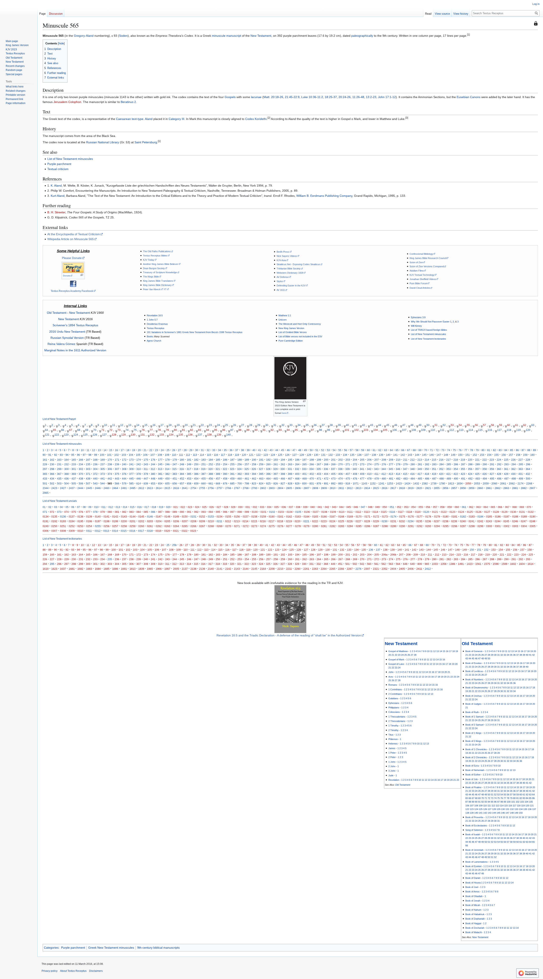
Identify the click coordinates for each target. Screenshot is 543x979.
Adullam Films (417, 270)
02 (49, 507)
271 (348, 464)
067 (507, 507)
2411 (419, 568)
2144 (246, 568)
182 (196, 459)
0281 (324, 526)
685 (232, 483)
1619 (46, 568)
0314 (115, 530)
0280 (315, 526)
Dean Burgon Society (154, 268)
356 (470, 469)
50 (428, 425)
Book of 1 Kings (473, 733)
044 (341, 507)
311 (146, 469)
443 (117, 478)
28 (250, 425)
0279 (306, 526)
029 (233, 507)
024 (197, 507)
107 (404, 430)
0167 (333, 516)
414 (398, 474)
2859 (471, 488)
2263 (315, 568)
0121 (435, 512)
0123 (452, 512)
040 (312, 507)
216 (441, 459)
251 (203, 464)
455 (203, 478)
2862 (498, 488)
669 (218, 483)
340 (355, 469)
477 (362, 478)
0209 (202, 521)
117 (499, 430)
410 (369, 474)
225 (506, 459)
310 (138, 469)
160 (532, 454)
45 (387, 425)
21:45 (288, 97)
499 (521, 478)
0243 (489, 521)
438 (81, 478)
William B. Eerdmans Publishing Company (324, 195)
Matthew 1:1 (284, 315)
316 (181, 469)
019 (161, 507)
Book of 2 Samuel (474, 724)
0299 (480, 526)
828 (290, 483)
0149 (176, 516)
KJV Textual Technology (422, 275)
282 (427, 464)
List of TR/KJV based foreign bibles (429, 330)
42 (363, 425)
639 (146, 483)
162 (52, 459)
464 (268, 478)
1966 (159, 568)
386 (196, 474)
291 (492, 464)
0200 (124, 521)
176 (153, 459)
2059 (486, 483)
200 (326, 459)
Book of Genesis (474, 651)
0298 (472, 526)
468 (297, 478)
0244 (498, 521)
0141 (106, 516)
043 (334, 507)
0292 (420, 526)
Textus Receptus (155, 328)
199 (319, 459)
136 (190, 434)
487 (434, 478)
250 (196, 464)
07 (78, 507)
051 (392, 507)
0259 (133, 526)
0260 (141, 526)
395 (261, 474)
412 (383, 474)
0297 (463, 526)
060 (457, 507)
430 (513, 474)
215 (434, 459)
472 (326, 478)
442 (110, 478)
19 (178, 425)
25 (226, 425)
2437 (72, 488)
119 (518, 430)
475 (348, 478)
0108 (324, 512)
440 (95, 478)
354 (455, 469)
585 (131, 483)
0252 (72, 526)
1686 (115, 568)
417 (419, 474)
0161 (280, 516)
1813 (451, 483)
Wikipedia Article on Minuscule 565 (70, 239)
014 (125, 507)
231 (59, 464)
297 (45, 469)
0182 (463, 516)
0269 (220, 526)
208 (384, 459)
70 (94, 430)
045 (348, 507)
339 (347, 469)
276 (384, 464)
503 (59, 483)
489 (448, 478)
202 (340, 459)
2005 (176, 568)
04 (61, 507)
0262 (159, 526)
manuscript (233, 35)
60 (508, 425)
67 (70, 430)
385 (189, 474)
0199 (115, 521)
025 (204, 507)
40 (347, 425)
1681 (72, 568)
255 (232, 464)
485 (420, 478)
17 (162, 425)
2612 (141, 488)
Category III (176, 119)
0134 (46, 516)
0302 (506, 526)
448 (153, 478)
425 (477, 474)
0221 (306, 521)
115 (480, 430)
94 (288, 430)
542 (362, 564)
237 (102, 464)
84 (207, 430)
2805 (289, 488)
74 (127, 430)
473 (333, 478)
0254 (89, 526)
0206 (176, 521)
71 (102, 430)
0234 (411, 521)
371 (88, 474)
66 (62, 430)
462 (254, 478)
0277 (289, 526)
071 (45, 512)
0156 (237, 516)
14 (137, 425)
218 (455, 459)
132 (152, 434)
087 (160, 512)
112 (451, 430)
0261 (150, 526)
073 (59, 512)
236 (95, 464)
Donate (66, 275)
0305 (533, 526)
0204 (159, 521)
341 (362, 469)
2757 (220, 488)
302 (81, 469)
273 (362, 464)
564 (398, 564)
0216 (263, 521)
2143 (237, 568)
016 (139, 507)
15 (145, 425)
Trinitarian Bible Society (289, 268)
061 (464, 507)
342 (369, 469)
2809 (324, 488)
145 (424, 454)
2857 (454, 488)
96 (304, 430)
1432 (416, 483)
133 (162, 434)
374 (110, 474)
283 (434, 464)
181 (189, 459)
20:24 (342, 97)
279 (405, 464)
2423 (54, 488)
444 (124, 478)
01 (44, 507)
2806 (298, 488)
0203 (150, 521)
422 (455, 474)
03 (55, 507)
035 (276, 507)
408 (355, 474)
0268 (211, 526)
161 (45, 459)
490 (456, 478)
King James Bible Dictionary (157, 285)
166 (81, 459)
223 (492, 459)
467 (290, 478)
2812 (350, 488)
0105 (298, 512)
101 (347, 430)
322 (225, 469)
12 (394, 97)
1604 (522, 564)
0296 (454, 526)
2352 (385, 568)
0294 (437, 526)
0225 (341, 521)
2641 (185, 488)
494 (485, 478)
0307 (54, 530)
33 (291, 425)
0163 (298, 516)
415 (405, 474)
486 (427, 478)
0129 (505, 512)
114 (471, 430)
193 (275, 459)
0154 (220, 516)
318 (196, 469)
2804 (280, 488)
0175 (402, 516)
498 (513, 478)
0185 (489, 516)
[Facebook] (73, 283)
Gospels (230, 97)
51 (436, 425)
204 (355, 459)
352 (441, 469)
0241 (471, 521)
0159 (263, 516)
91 (264, 430)
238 (110, 464)
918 (348, 483)
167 (88, 459)
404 (326, 474)
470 (311, 478)
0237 (437, 521)
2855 (437, 488)
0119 (418, 512)
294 (513, 464)
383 (174, 474)
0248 (532, 521)
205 (362, 459)
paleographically (362, 35)
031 (247, 507)
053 (406, 507)
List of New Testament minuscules (70, 158)
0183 (472, 516)
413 (391, 474)
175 (146, 459)
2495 (133, 488)
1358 (443, 564)
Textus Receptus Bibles (155, 255)
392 (239, 474)
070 (529, 507)
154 (489, 454)
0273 (254, 526)
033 (262, 507)
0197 (98, 521)
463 (261, 478)
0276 (280, 526)
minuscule (218, 35)
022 (183, 507)
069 (521, 507)
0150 (185, 516)
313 (160, 469)
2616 (176, 488)
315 (174, 469)
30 (266, 425)
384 (182, 474)
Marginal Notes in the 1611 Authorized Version (75, 350)
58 (492, 425)
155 (496, 454)
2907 (532, 488)
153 (482, 454)
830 (304, 483)
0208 (193, 521)
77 (151, 430)
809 (419, 564)
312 (153, 469)
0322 (185, 530)
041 (320, 507)
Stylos (280, 281)
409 (362, 474)
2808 (315, 488)
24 (218, 425)
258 (254, 464)
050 (384, 507)
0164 (306, 516)
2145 (254, 568)
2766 (228, 488)
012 (110, 507)
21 (194, 425)
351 (434, 469)
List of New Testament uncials (60, 500)
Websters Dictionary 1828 (290, 272)
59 (500, 425)
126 (95, 434)
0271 (237, 526)
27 (242, 425)
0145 (141, 516)
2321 (376, 568)
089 (174, 512)
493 (477, 478)
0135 (54, 516)
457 (218, 478)
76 (143, 430)
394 (254, 474)
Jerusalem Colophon (67, 102)
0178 (428, 516)
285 (448, 464)
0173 (385, 516)
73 (119, 430)
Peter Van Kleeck (152, 289)
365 (45, 474)
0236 (428, 521)
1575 (487, 564)
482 (398, 478)
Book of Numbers (474, 679)
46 (395, 425)
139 (219, 434)
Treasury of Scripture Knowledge (160, 272)
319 (203, 469)
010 (96, 507)
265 (304, 464)
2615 (167, 488)
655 (167, 483)
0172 (376, 516)
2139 (202, 568)
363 (520, 469)
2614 (159, 488)
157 (511, 454)
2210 (280, 568)
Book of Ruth (472, 712)
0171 (367, 516)
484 (412, 478)
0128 (496, 512)
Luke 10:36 (308, 97)
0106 (307, 512)
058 (442, 507)
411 (376, 474)
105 (385, 430)
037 (291, 507)
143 (410, 454)
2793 (254, 488)
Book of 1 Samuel (474, 716)
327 (261, 469)
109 (423, 430)
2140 (211, 568)
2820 (419, 488)
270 (340, 464)
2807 (306, 488)
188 (239, 459)
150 (460, 454)
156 (503, 454)
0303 (515, 526)
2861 (489, 488)
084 (138, 512)
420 (441, 474)
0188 (515, 516)
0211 (219, 521)
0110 (341, 512)
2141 (220, 568)
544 (102, 483)
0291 (411, 526)
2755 (202, 488)
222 (484, 459)
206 (369, 459)
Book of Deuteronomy (476, 687)
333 (304, 469)
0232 (402, 521)
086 (153, 512)
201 (333, 459)
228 (528, 459)
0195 (80, 521)
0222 (315, 521)
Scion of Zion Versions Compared (427, 266)
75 (135, 430)
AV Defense (283, 277)
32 (282, 425)
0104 (289, 512)
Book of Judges (473, 704)
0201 (133, 521)
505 (73, 483)
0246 (515, 521)
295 (521, 464)
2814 (367, 488)
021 (175, 507)
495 (492, 478)
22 (202, 425)
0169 (350, 516)
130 (133, 434)
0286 (367, 526)
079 (102, 512)
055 (420, 507)
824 (261, 483)
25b (174, 545)
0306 (46, 530)
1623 (54, 568)
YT (165, 289)
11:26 (356, 97)
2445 (89, 488)
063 (478, 507)
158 (518, 454)
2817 (393, 488)
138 (209, 434)
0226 (350, 521)
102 (356, 430)
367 (59, 474)
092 (196, 512)
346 (398, 469)
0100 (255, 512)
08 (84, 507)
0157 (246, 516)
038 (298, 507)
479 (376, 478)
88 (239, 430)
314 (167, 469)
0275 (272, 526)
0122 (444, 512)
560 (369, 564)
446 (138, 478)
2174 (520, 483)
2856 (445, 488)
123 (66, 434)
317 (189, 469)
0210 (211, 521)
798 (247, 483)
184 (211, 459)
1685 (106, 568)
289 (477, 464)
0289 (393, 526)
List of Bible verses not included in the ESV (300, 336)
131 (142, 434)
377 (131, 474)
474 (340, 478)
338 (340, 469)
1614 (530, 564)
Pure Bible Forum (418, 283)
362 (513, 469)
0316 (132, 530)
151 (467, 454)
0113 (367, 512)
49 (419, 425)
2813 (358, 488)
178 (167, 459)
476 (355, 478)
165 (73, 459)
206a (385, 554)
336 (326, 469)
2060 (494, 483)
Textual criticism (58, 169)
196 (297, 459)
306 (110, 469)
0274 (263, 526)
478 (369, 478)
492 (470, 478)
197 (304, 459)
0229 (376, 521)
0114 (375, 512)
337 (333, 469)
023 (190, 507)
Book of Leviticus (474, 671)
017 (146, 507)
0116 (392, 512)
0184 (480, 516)
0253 (80, 526)
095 (218, 512)
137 (200, 434)
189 (247, 459)
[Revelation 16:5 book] (290, 608)
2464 (115, 488)
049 (377, 507)
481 (391, 478)
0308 (63, 530)
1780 (442, 483)
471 (319, 478)
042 (327, 507)
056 (428, 507)
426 (484, 474)
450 (167, 478)
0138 (80, 516)
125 (85, 434)
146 (431, 454)
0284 (350, 526)
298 (52, 469)
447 (146, 478)
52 (444, 425)
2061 (503, 483)
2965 (46, 492)
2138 (193, 568)
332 (297, 469)
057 (435, 507)
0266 (193, 526)
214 (427, 459)
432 (528, 474)
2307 (367, 568)
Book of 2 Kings (473, 741)
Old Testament (56, 312)
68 (78, 430)
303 (88, 469)
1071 (356, 483)
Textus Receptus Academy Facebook (72, 291)
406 (340, 474)
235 (88, 464)
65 (54, 430)
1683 (89, 568)
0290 (402, 526)
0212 (228, 521)
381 (160, 474)
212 (412, 459)
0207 (185, 521)
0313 (106, 530)
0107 (316, 512)
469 (304, 478)
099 (247, 512)
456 (211, 478)
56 (476, 425)
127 (104, 434)
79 (167, 430)
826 (275, 483)
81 (183, 430)
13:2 (369, 97)
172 (124, 459)
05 (67, 507)
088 (167, 512)
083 (131, 512)
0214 (245, 521)
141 (395, 454)
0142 (115, 516)
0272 (246, 526)
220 (470, 459)
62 (524, 425)
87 (231, 430)
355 (463, 469)
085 (146, 512)
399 (290, 474)
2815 (376, 488)
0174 (393, 516)
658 (189, 483)
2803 (272, 488)
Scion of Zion (416, 262)
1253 (390, 483)
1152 (373, 483)
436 (66, 478)
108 (413, 430)
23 (374, 97)
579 (124, 483)
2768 (246, 488)
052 (399, 507)
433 (45, 478)
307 (117, 469)
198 (311, 459)
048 (370, 507)
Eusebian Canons (468, 97)
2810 (333, 488)
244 (153, 464)
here (284, 413)
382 (167, 474)
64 (46, 430)
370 (81, 474)
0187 (506, 516)
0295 (446, 526)
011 (103, 507)
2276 (358, 568)
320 (210, 469)
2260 (298, 568)
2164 (263, 568)
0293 (428, 526)
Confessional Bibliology (421, 254)
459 (232, 478)
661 (211, 483)
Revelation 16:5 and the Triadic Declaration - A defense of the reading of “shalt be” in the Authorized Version (289, 635)
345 (391, 469)
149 (453, 454)
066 (500, 507)
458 (225, 478)
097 (232, 512)
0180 (446, 516)
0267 (202, 526)
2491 (124, 488)
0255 (98, 526)
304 (95, 469)
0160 (272, 516)
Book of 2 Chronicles (476, 757)
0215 (254, 521)
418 (427, 474)
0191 (46, 521)
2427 (63, 488)
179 (174, 459)
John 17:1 (384, 97)
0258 (124, 526)
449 (160, 478)
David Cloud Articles (420, 288)
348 (412, 469)
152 (475, 454)
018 (154, 507)
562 (383, 564)
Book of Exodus (473, 663)
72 (110, 430)
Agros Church (154, 340)
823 (254, 483)
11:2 (320, 97)
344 (383, 469)
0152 (202, 516)
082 (124, 512)
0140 (98, 516)
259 (261, 464)
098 (239, 512)
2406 (411, 568)
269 (333, 464)
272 (355, 464)
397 (275, 474)
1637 (63, 568)
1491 (461, 564)
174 (138, 459)
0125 (470, 512)
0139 (89, 516)
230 (52, 464)
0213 (237, 521)
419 (434, 474)
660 (203, 483)
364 (528, 469)
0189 (524, 516)
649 (412, 564)
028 (226, 507)
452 (182, 478)
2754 (193, 488)
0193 (63, 521)
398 (283, 474)
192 (268, 459)
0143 (124, 516)
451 (174, 478)
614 (138, 483)
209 (391, 459)
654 (160, 483)
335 (318, 469)
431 (520, 474)
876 (319, 483)
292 (499, 464)
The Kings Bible (151, 276)
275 (376, 464)
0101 (263, 512)
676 (225, 483)
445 (131, 478)
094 (211, 512)
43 (371, 425)
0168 (341, 516)
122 (57, 434)
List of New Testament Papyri (59, 419)
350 (427, 469)
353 (448, 469)
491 (463, 478)
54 (460, 425)
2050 (468, 483)
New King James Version (291, 328)
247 (174, 464)
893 (340, 483)
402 (311, 474)
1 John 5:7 (152, 319)
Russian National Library (102, 142)
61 (516, 425)
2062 (512, 483)
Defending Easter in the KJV (291, 285)
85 (215, 430)
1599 (504, 564)
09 (89, 507)
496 (499, 478)
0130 (513, 512)
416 (412, 474)
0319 (158, 530)
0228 (367, 521)
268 (326, 464)
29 (258, 425)
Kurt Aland (57, 195)
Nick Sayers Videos (287, 256)
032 (255, 507)
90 (256, 430)
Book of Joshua (473, 696)
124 (76, 434)
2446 (98, 488)
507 (88, 483)
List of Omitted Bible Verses (292, 332)
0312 (98, 530)
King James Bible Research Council (428, 258)
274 (369, 464)
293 (506, 464)
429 (506, 474)
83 (199, 430)
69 (86, 430)
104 (375, 430)
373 (102, 474)
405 (333, 474)
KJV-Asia (281, 260)
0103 (281, 512)
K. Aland (56, 185)
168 (95, 459)
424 (470, 474)
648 (405, 564)
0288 (385, 526)
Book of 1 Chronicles (476, 749)
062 (471, 507)
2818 (402, 488)
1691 (124, 568)
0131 (522, 512)
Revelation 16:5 (155, 315)
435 (59, 478)
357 (477, 469)
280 (412, 464)
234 (81, 464)
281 (420, 464)
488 (441, 478)
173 (131, 459)
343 (376, 469)
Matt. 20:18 (271, 97)
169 (102, 459)
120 (528, 430)
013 (118, 507)
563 (391, 564)
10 (105, 425)
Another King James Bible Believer (160, 264)
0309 (72, 530)
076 (81, 512)
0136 (63, 516)
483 (405, 478)
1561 (478, 564)
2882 (524, 488)
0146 (150, 516)
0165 (315, 516)
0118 (409, 512)
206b (393, 554)
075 (73, 512)
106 (394, 430)
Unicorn (282, 319)
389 (218, 474)
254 (225, 464)
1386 (452, 564)
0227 (358, 521)
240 (124, 464)
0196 (89, 521)
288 (470, 464)
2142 (228, 568)
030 (240, 507)
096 (225, 512)
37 (335, 97)
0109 (333, 512)
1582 (425, 483)
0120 (426, 512)
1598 (496, 564)
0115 (384, 512)
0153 (211, 516)
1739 (434, 483)
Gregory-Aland (84, 35)
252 (211, 464)
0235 (419, 521)
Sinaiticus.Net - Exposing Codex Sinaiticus (298, 264)
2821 (428, 488)
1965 (150, 568)
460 (239, 478)
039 (305, 507)
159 (525, 454)
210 (398, 459)
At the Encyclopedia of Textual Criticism (73, 234)
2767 (237, 488)
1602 (513, 564)
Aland (149, 119)
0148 (167, 516)
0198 (106, 521)
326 (254, 469)
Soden (123, 35)
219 (463, 459)
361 (506, 469)
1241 (381, 483)
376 (124, 474)
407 (348, 474)
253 (218, 464)
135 (181, 434)
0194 (72, 521)
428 (499, 474)
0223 (324, 521)
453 (189, 478)
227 (520, 459)
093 (203, 512)
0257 (115, 526)
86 (223, 430)
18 (170, 425)
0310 (80, 530)
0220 (298, 521)
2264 (324, 568)
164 (66, 459)
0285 (359, 526)
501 (45, 483)
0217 (271, 521)
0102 (272, 512)
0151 (193, 516)
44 (379, 425)
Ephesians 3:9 (418, 317)
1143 (364, 483)
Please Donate (72, 258)
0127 (487, 512)
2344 (46, 488)
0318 (150, 530)
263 (290, 464)
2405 (402, 568)
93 (280, 430)
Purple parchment (59, 164)
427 (492, 474)
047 (363, 507)
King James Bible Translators (158, 281)
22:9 (296, 97)
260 (268, 464)
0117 (401, 512)
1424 (407, 483)
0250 (54, 526)
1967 (167, 568)
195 (290, 459)
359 (492, 469)
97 (312, 430)
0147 (159, 516)
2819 (411, 488)
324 (239, 469)
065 (493, 507)
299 (59, 469)
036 (283, 507)
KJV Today (148, 260)
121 (47, 434)
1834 (460, 483)
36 (315, 425)
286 (456, 464)
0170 (359, 516)
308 (124, 469)
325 (246, 469)
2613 (150, 488)
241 (131, 464)
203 (348, 459)
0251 (63, 526)
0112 (358, 512)
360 (499, 469)
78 (159, 430)
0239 (454, 521)
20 (186, 425)
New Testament (261, 35)
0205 (167, 521)
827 (283, 483)
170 (110, 459)
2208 (272, 568)
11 (113, 425)
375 (117, 474)
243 (146, 464)
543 (95, 483)
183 (203, 459)
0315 (124, 530)
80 (175, 430)
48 (362, 97)
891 (326, 483)
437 (73, 478)
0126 (478, 512)
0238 (445, 521)
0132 (531, 512)
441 (102, 478)
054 (413, 507)
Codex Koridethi (256, 119)
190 (254, 459)
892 (333, 483)
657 (182, 483)
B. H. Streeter (56, 212)
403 (319, 474)
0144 (133, 516)
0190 (533, 516)
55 (468, 425)
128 (114, 434)
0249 (46, 526)
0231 (393, 521)
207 (376, 459)
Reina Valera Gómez (61, 344)
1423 (399, 483)
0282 (333, 526)
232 (66, 464)
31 (274, 425)
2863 (506, 488)
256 (239, 464)
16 (154, 425)
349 (419, 469)
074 (66, 512)
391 (232, 474)
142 (402, 454)
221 (477, 459)
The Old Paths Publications (157, 251)
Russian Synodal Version (67, 337)
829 (297, 483)
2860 (480, 488)
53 (452, 425)
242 (138, 464)
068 (514, 507)
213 (419, 459)
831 (311, 483)
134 (171, 434)
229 (45, 464)
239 (117, 464)
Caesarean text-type (129, 119)
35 (307, 425)
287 (463, 464)
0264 (176, 526)
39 (339, 425)
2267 (350, 568)
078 (95, 512)
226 (513, 459)
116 (490, 430)
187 (232, 459)
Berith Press (283, 251)
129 (123, 434)
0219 (289, 521)
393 (247, 474)
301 (73, 469)
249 (189, 464)
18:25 (328, 97)
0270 (228, 526)
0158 (254, 516)
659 (196, 483)
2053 (477, 483)
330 (282, 469)
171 (117, 459)
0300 (489, 526)
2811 (341, 488)
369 (73, 474)
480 (384, 478)
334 (311, 469)
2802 (263, 488)
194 (283, 459)
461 (247, 478)
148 (446, 454)
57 (484, 425)
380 (153, 474)
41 (355, 425)
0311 (89, 530)
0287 (376, 526)
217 (448, 459)
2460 (106, 488)
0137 (72, 516)
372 (95, 474)
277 (391, 464)
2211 (289, 568)
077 (88, 512)
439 (88, 478)
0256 (106, 526)
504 (66, 483)
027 (219, 507)
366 (52, 474)
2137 (185, 568)
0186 (498, 516)
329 (275, 469)
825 (268, 483)
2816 (385, 488)
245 (160, 464)
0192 (54, 521)
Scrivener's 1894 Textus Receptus (75, 325)
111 (442, 430)
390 (225, 474)
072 (52, 512)
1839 (141, 568)
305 (102, 469)
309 (131, 469)
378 (138, 474)
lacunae (256, 97)
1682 (80, 568)
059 (449, 507)
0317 (141, 530)
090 (182, 512)
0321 (176, 530)
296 (528, 464)
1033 (435, 564)
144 (417, 454)
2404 (393, 568)
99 (328, 430)
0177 (420, 516)
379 (146, 474)
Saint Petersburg (145, 142)
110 (433, 430)
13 (129, 425)
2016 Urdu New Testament (67, 331)
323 (232, 469)
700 (239, 483)
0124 (461, 512)
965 (427, 564)
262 (283, 464)
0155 (228, 516)
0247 (524, 521)
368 (66, 474)
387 (203, 474)
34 (299, 425)
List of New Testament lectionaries (428, 339)
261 (275, 464)
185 (218, 459)
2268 (529, 483)
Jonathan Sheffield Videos (423, 279)
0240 (463, 521)
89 (247, 430)
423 (463, 474)
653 (153, 483)
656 (174, 483)
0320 (167, 530)
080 (110, 512)
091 (189, 512)
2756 (211, 488)
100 (337, 430)
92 (272, 430)
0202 (141, 521)
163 (59, 459)
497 (506, 478)
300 (66, 469)
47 (403, 425)
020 (168, 507)
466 (283, 478)
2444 (80, 488)
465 (275, 478)
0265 (185, 526)
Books (150, 336)
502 (52, 483)
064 (485, 507)
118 (509, 430)
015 (132, 507)
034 (269, 507)
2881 (515, 488)
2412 (428, 568)
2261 (306, 568)
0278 (298, 526)
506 (81, 483)
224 (499, 459)
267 (319, 464)
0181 (454, 516)
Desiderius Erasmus (157, 324)
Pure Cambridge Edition (290, 340)
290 (485, 464)
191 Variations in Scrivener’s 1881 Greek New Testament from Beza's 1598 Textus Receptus (194, 332)
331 (290, 469)
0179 (437, 516)
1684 (98, 568)
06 (72, 507)
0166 (324, 516)
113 (461, 430)
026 (211, 507)
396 (268, 474)
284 (441, 464)
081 (117, 512)
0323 (193, 530)
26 (281, 97)
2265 (332, 568)
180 (182, 459)
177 (160, 459)
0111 (350, 512)
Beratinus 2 (128, 102)
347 (405, 469)
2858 (463, 488)
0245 (506, 521)
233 (73, 464)
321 (218, 469)
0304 (524, 526)
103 (366, 430)
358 (484, 469)
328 (268, 469)
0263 (167, 526)
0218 (280, 521)
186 (225, 459)
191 (261, 459)
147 (439, 454)
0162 (289, 516)
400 (297, 474)
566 (117, 483)
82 (191, 430)
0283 (341, 526)
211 (405, 459)
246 (167, 464)
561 (376, 564)
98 (320, 430)
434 (52, 478)
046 (356, 507)
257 (247, 464)
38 (331, 425)
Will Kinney (416, 326)
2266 (341, 568)
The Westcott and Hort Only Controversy (299, 324)
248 (182, 464)
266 (311, 464)
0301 (498, 526)
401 (304, 474)
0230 (385, 521)
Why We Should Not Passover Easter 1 (431, 321)
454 (196, 478)
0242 (480, 521)
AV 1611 (281, 290)
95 (296, 430)
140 (228, 434)
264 (297, 464)
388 (211, 474)
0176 (411, 516)
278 (398, 464)
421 (448, 474)
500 (528, 478)
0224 (332, 521)
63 (532, 425)
